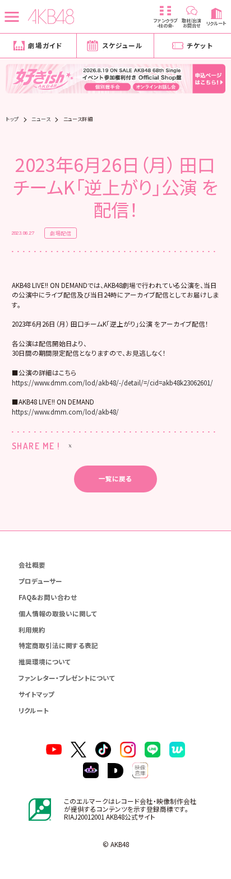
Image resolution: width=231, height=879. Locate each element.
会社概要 (32, 564)
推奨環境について (45, 661)
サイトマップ (36, 694)
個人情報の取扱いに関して (58, 613)
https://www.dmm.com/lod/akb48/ (65, 411)
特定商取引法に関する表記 (58, 645)
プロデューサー (40, 580)
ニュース (40, 119)
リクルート (34, 710)
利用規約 (32, 629)
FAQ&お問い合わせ (48, 597)
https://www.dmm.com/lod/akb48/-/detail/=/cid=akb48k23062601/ (112, 382)
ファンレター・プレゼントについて (67, 677)
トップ (12, 119)
